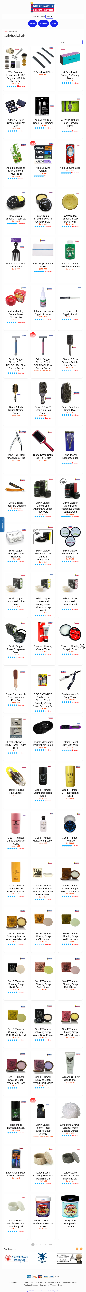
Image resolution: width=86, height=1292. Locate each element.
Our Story (24, 1282)
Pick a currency (39, 16)
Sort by (62, 42)
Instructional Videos (48, 1285)
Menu (32, 23)
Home (5, 31)
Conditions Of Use (69, 1282)
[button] (12, 86)
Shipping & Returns (38, 1282)
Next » (51, 1245)
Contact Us (14, 1282)
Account (43, 23)
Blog (60, 1285)
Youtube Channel (31, 1285)
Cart (54, 23)
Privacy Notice (54, 1282)
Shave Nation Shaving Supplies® (42, 1291)
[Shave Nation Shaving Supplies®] (43, 12)
